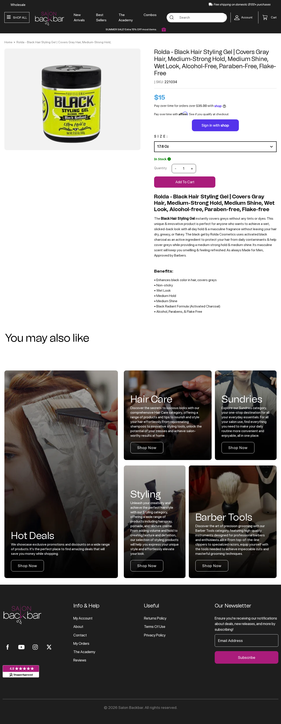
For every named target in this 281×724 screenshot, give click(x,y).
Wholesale (18, 5)
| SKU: (159, 82)
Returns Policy (155, 618)
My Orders (81, 643)
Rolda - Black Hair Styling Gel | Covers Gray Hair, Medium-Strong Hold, (63, 42)
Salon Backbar (130, 707)
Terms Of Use (154, 626)
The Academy (126, 17)
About (78, 626)
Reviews (79, 660)
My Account (82, 618)
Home (8, 42)
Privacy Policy (155, 635)
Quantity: (160, 168)
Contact (80, 635)
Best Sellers (101, 17)
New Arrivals (79, 17)
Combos (150, 15)
